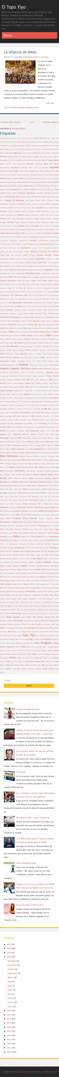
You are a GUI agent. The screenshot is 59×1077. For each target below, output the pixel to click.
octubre (11, 969)
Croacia (18, 259)
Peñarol (15, 522)
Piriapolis (18, 529)
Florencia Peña (44, 328)
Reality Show (48, 559)
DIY (14, 288)
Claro (57, 230)
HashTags (23, 354)
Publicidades (54, 548)
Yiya (55, 665)
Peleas (25, 518)
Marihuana (50, 442)
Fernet (24, 325)
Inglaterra (49, 372)
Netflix (29, 486)
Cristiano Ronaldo (44, 255)
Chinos (8, 226)
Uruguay (46, 643)
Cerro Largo (54, 215)
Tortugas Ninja (14, 639)
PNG (20, 533)
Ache (50, 146)
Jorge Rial (29, 391)
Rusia (19, 581)
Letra (17, 420)
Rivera (38, 573)
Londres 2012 (5, 427)
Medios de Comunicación (42, 453)
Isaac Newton (40, 380)
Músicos (55, 478)
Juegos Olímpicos (12, 394)
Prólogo (11, 548)
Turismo (19, 643)
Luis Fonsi (50, 431)
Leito (32, 416)
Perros (48, 522)
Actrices (18, 149)
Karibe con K (15, 402)
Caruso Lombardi (28, 211)
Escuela (56, 306)
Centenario (35, 215)
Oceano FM (50, 493)
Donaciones (4, 292)
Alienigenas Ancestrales (8, 160)
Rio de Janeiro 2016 (12, 573)
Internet (55, 376)
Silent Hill (42, 599)
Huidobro (11, 365)
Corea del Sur (13, 248)
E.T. (46, 292)
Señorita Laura (16, 595)
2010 (23, 138)
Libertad (35, 420)
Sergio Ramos (5, 599)
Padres (25, 504)
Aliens (20, 160)
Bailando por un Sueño (9, 178)
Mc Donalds (47, 449)
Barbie (15, 182)
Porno (23, 537)
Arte (11, 171)
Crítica (12, 259)
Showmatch (33, 599)
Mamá (19, 438)
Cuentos (3, 263)
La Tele (17, 409)
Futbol (42, 336)
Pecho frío (55, 515)
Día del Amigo (33, 277)
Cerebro (42, 215)
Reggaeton (16, 566)
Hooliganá (21, 361)
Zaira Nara (16, 669)
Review (2, 570)
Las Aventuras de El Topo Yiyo (32, 412)
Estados (51, 310)
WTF (34, 665)
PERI (34, 522)
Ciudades (51, 230)
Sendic (7, 595)
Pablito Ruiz (4, 504)
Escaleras (49, 306)
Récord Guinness (21, 562)
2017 (49, 138)
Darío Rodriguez (28, 266)
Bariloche (29, 182)
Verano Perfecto (6, 654)
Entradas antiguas (50, 122)
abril (9, 994)
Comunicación (44, 237)
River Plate (32, 573)
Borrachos (55, 193)
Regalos (3, 566)
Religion (24, 566)
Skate (12, 602)
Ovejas (41, 500)
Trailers (36, 639)
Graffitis (28, 350)
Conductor (13, 241)
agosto (11, 977)
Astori (27, 171)
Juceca (2, 394)
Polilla (10, 537)
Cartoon (3, 211)
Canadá (37, 200)
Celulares (20, 215)
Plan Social (43, 529)
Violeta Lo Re (48, 658)
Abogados (21, 146)
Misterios (48, 467)
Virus (7, 661)
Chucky (12, 230)
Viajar (29, 654)
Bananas (56, 179)
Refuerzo (55, 562)
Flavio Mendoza (33, 328)
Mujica (50, 474)
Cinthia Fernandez (37, 230)
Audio (53, 171)
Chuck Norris (4, 230)
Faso (8, 321)
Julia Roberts (37, 394)
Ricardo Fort (39, 569)
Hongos (13, 361)
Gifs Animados (12, 346)
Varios (57, 647)
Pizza (36, 529)
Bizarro (27, 189)
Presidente (49, 540)
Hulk (17, 365)
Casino (52, 211)
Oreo (10, 500)
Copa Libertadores (47, 244)
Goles (51, 347)
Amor (56, 160)
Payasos (47, 515)
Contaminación (5, 244)
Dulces (41, 292)
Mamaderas (27, 438)
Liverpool (18, 423)
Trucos (12, 643)
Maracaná (3, 442)
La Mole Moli (34, 405)
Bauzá (2, 186)
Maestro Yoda (43, 434)
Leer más (50, 103)
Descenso (11, 273)
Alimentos (27, 160)
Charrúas (10, 222)
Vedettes (14, 651)
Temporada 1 (54, 621)
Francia (36, 332)
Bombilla (40, 193)
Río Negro (23, 573)
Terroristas (31, 624)
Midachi (31, 464)
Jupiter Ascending (24, 398)
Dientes (56, 281)
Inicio (32, 122)
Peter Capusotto (17, 526)
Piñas (2, 529)
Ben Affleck (39, 186)
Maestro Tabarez (30, 434)
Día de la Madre (6, 277)
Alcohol (43, 153)
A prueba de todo (6, 146)
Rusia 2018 (25, 581)
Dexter (53, 273)
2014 (36, 138)
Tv (32, 643)
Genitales (26, 343)
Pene (57, 518)
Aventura (34, 175)
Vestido (20, 654)
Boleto (14, 193)
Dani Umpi (12, 266)
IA (38, 365)
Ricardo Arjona (28, 570)
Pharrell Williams (31, 526)
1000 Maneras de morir (8, 138)
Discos (28, 284)
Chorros (43, 226)
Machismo (17, 434)
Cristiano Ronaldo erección (27, 709)
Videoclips (55, 654)
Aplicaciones (4, 168)
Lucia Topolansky (32, 431)
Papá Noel (39, 507)
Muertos (36, 475)
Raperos (9, 559)
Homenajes (4, 361)
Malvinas (13, 438)
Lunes (9, 434)
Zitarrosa (31, 669)
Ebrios (49, 292)
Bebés (15, 186)
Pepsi (30, 522)
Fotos (11, 331)
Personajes (55, 522)
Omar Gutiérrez (20, 497)
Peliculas (33, 518)
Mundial (3, 478)
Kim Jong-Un (31, 402)
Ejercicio (32, 295)
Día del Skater (53, 277)
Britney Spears (26, 197)
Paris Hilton (4, 511)
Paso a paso (10, 515)
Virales (56, 658)
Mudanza (29, 475)
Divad (10, 288)
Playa (57, 529)
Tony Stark (4, 636)
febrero (11, 1002)
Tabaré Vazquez (13, 617)
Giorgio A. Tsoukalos (34, 347)
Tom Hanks (44, 632)
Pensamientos (5, 522)
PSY (47, 548)
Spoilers (26, 606)
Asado (22, 171)
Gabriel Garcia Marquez (14, 339)
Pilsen (49, 526)
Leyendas (23, 420)
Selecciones (30, 591)
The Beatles (19, 628)
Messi (24, 460)
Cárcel (17, 208)
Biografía (15, 189)
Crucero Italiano (28, 259)
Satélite (38, 588)
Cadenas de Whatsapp (14, 200)
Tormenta (39, 636)
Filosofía (49, 325)
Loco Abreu (42, 423)
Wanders (49, 662)
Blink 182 (39, 190)
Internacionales (38, 376)
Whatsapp (10, 665)
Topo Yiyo (28, 635)
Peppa (25, 522)
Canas (57, 200)
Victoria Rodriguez (44, 654)
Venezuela (36, 651)
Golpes (56, 347)
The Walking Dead (42, 628)
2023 (10, 142)
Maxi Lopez (25, 449)
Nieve (16, 489)
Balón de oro (47, 179)
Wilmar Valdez (19, 665)
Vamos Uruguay (48, 647)
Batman (56, 182)
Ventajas (43, 651)
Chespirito (31, 222)
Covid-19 (18, 255)
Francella (30, 332)
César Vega (11, 219)
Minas (32, 467)
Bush (48, 197)
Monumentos (31, 471)
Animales (30, 164)
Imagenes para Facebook (41, 369)
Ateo (37, 171)
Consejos (33, 240)
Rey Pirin (9, 570)
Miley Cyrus (4, 467)
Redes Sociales (35, 562)
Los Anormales (29, 427)
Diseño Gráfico (53, 284)
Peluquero (49, 518)
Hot (34, 361)
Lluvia (25, 424)
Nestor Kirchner (20, 486)
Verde (14, 654)
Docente (30, 288)
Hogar (42, 357)
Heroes (56, 354)
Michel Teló (23, 464)
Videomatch (4, 658)
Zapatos (24, 669)
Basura (44, 182)
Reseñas (40, 566)
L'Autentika (47, 402)
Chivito (27, 226)
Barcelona (22, 182)
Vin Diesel (26, 658)
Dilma (2, 284)
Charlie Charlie (45, 219)
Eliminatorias (38, 303)
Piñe (6, 529)
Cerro (48, 215)
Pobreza (26, 533)
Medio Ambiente (26, 453)
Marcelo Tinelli (33, 442)
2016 (45, 138)
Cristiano (31, 255)
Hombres (55, 357)
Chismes (15, 226)
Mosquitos (55, 471)
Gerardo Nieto (43, 343)
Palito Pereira (54, 504)
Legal (18, 416)
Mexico (56, 460)
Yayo (47, 665)
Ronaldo (52, 577)
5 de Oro (23, 142)
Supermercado (16, 613)
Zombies (38, 669)
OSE (27, 500)
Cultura (28, 262)
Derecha (56, 270)
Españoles (17, 310)
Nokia (50, 489)
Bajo (26, 179)
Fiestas (30, 324)
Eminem (56, 303)
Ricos (2, 573)
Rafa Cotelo (49, 555)
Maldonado (4, 438)
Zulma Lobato (48, 669)
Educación (19, 295)
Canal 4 (44, 200)
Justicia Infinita (42, 398)
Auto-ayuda (21, 175)
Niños (25, 489)
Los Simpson (12, 431)
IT (47, 380)
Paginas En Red (51, 1072)
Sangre (22, 588)
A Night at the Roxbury (51, 142)
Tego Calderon (29, 621)
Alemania (3, 157)
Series (13, 599)
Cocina (48, 233)
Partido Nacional (46, 511)
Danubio (19, 266)
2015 (41, 138)
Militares (12, 467)
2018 (53, 138)
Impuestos (55, 369)
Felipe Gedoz (46, 321)
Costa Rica (4, 255)
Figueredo (41, 325)
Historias (23, 357)
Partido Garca (33, 511)
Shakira (25, 599)
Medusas (56, 453)
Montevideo (20, 471)
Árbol (31, 168)
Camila (31, 200)
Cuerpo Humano (19, 263)
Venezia (29, 651)
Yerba (51, 665)
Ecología (55, 292)
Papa (19, 507)
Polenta (50, 533)
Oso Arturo (34, 500)
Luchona (21, 431)
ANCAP (2, 164)
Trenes (2, 643)
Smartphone (24, 602)
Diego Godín (48, 281)
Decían (56, 266)
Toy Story (23, 639)
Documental (46, 288)
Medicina (9, 453)
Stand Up (36, 606)
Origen (15, 500)
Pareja (52, 507)
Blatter (33, 189)
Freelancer (16, 336)
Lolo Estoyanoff (53, 424)
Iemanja (51, 365)
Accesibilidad (43, 146)
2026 (18, 142)
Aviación (40, 175)
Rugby (8, 581)
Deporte (41, 270)
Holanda (49, 357)
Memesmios (12, 456)
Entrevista (34, 306)
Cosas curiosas (30, 251)
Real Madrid (38, 559)
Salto (57, 581)
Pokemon (33, 533)
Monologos (9, 471)
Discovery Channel (39, 284)
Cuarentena (40, 259)
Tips (9, 631)
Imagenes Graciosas (20, 368)
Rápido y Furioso (19, 559)
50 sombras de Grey (35, 142)
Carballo (11, 208)
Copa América (17, 244)
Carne (46, 208)
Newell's (35, 486)
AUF (57, 171)
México (2, 464)
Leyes (29, 420)
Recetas (56, 559)
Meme (3, 456)
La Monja (43, 405)
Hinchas (9, 357)
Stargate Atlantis (46, 606)
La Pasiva (11, 409)
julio (9, 981)
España (10, 310)
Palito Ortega (43, 504)
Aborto (28, 146)
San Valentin (9, 588)
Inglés (57, 372)
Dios (24, 284)
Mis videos (39, 467)
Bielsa (9, 190)
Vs (23, 662)
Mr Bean (19, 475)
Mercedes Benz (5, 460)
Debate (51, 266)
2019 (57, 138)
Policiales (4, 537)
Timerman (3, 632)
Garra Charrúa (41, 339)
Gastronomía (4, 343)
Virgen (2, 662)
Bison (22, 190)
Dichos (19, 281)
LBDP (14, 416)
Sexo (20, 599)
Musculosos (39, 478)
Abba (15, 146)
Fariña (57, 317)
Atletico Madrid (45, 171)
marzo (10, 998)
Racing (2, 555)
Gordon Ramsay (6, 350)
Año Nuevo (54, 164)
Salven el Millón (29, 584)
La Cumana (18, 405)
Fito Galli (9, 328)
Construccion (54, 241)
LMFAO (30, 424)
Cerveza (3, 219)
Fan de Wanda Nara (27, 317)
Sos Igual (7, 606)
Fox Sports (22, 332)
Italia (51, 380)
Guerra (2, 354)
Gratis (48, 350)
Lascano (48, 413)
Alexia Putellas (13, 157)
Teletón (37, 621)
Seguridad (21, 592)
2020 (2, 142)
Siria (8, 602)
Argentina (54, 167)
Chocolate (35, 226)
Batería (50, 182)
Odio (57, 493)
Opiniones (55, 497)
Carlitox (23, 208)
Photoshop (42, 526)
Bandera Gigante (6, 182)
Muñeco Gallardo (21, 478)
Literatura (10, 424)
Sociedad (46, 602)
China (52, 222)
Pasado (22, 108)
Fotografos (4, 332)
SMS (31, 602)
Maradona (10, 442)
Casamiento (45, 211)
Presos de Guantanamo (9, 544)
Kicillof (23, 402)
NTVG (38, 493)
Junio (16, 398)
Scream (49, 588)
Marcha (42, 442)
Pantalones (13, 508)
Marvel (44, 445)
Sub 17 (19, 610)
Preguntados (54, 537)
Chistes (21, 226)
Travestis (56, 639)
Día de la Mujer (20, 277)
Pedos (2, 518)
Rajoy (57, 555)
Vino (32, 658)
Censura (27, 215)
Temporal (3, 624)
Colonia (3, 237)
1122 (19, 138)
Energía (18, 306)
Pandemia (4, 507)
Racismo (9, 555)
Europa (19, 314)
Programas (55, 544)
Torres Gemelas (49, 636)
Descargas (3, 273)
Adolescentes (32, 149)
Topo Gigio (18, 636)
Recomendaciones (7, 562)
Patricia (41, 515)
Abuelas (34, 146)
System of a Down (47, 613)
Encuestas (11, 306)
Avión (46, 175)
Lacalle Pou (46, 409)
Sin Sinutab (21, 772)
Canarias (51, 200)
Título (28, 632)
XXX (43, 665)
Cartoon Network (14, 211)
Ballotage (31, 179)
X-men (39, 665)
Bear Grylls (8, 186)
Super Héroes (54, 610)
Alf (20, 157)
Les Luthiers (54, 416)
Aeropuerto (46, 149)
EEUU (26, 295)
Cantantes (21, 204)
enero (10, 1006)
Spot (31, 606)
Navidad (42, 482)
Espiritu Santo (41, 310)
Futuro (2, 339)
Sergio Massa (54, 595)
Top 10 (10, 636)
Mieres (43, 464)
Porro (28, 537)
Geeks (20, 343)
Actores (11, 149)
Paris (57, 508)
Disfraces (3, 288)
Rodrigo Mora (25, 577)
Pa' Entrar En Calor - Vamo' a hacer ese (33, 817)
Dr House (23, 292)
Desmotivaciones (32, 273)
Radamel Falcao (19, 555)
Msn (24, 475)
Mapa (57, 438)
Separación (27, 595)
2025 (9, 948)
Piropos (25, 529)
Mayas (32, 449)
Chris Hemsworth (52, 226)
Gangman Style (29, 339)
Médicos (16, 453)
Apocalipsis (15, 167)
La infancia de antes (20, 52)
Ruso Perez (35, 581)
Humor (23, 365)
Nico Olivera (49, 486)
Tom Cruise (35, 632)
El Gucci (11, 299)
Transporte (48, 639)
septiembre (12, 973)
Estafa (57, 310)
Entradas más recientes (11, 122)
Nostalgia (3, 493)
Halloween (10, 354)
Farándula (50, 317)
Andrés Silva (11, 164)
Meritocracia (16, 460)
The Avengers (10, 628)
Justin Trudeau (5, 402)
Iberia (41, 365)
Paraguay (46, 508)
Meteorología (48, 460)
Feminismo (12, 324)
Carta (50, 208)
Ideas (46, 365)
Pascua (2, 515)
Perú (9, 526)
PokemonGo (42, 533)
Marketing (25, 445)
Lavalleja (9, 416)
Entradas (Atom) (19, 128)
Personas (3, 526)
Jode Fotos (33, 387)
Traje (41, 639)
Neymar (41, 485)
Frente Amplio (27, 335)
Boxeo (2, 197)
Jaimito (10, 383)
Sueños (41, 610)
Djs (25, 288)
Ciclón (17, 230)
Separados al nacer (40, 595)
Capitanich (55, 204)
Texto (36, 108)
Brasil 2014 (15, 197)
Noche (45, 489)
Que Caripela (25, 551)
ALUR (33, 160)
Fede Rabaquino (34, 321)
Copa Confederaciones (30, 244)
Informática (40, 372)
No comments (43, 57)
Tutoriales (26, 643)
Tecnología (18, 620)
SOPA (2, 606)
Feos (19, 325)
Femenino (55, 321)
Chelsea (23, 222)
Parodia (11, 511)
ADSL (39, 149)
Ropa (57, 577)
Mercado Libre (53, 456)
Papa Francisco (28, 507)
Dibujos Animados (8, 281)
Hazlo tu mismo (34, 354)
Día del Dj (43, 277)
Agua (16, 153)
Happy (17, 354)
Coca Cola (41, 233)
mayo (10, 990)
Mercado (44, 456)
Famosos (16, 317)
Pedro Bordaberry (13, 518)
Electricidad (27, 303)
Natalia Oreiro (18, 482)
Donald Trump (14, 292)
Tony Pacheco (54, 632)
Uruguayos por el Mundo (16, 647)
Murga (31, 478)
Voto (20, 662)
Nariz (10, 482)
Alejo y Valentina (53, 153)
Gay (15, 343)
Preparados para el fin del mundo (32, 540)
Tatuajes (10, 621)
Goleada (45, 347)
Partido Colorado (21, 511)
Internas (48, 376)
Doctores (37, 288)
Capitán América (32, 204)
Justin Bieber (54, 398)
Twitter (36, 643)
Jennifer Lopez (47, 383)
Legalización (25, 416)
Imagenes (4, 368)
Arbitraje (24, 168)
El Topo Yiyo (14, 7)
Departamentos (32, 270)
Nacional (3, 482)
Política (16, 536)
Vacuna (38, 647)
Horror (28, 361)
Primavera (22, 544)
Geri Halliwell (54, 343)
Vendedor (21, 651)
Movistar (8, 475)
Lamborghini (14, 413)
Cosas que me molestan (48, 251)
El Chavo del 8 (42, 295)
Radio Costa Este (37, 555)
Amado (37, 160)
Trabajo (30, 639)
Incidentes (4, 372)
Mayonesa (39, 449)
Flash (25, 328)
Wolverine (28, 665)
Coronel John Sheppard (41, 248)
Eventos (26, 314)
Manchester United (39, 438)
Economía (4, 295)
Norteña (56, 489)
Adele (24, 149)
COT (12, 255)
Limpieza (3, 424)
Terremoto (17, 624)
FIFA (35, 324)
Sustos (37, 613)
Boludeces (31, 193)
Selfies (50, 592)
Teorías (10, 624)
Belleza (31, 186)
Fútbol (48, 335)
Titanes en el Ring (18, 632)
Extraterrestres (53, 314)
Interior (29, 376)
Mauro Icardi (16, 449)
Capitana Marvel (45, 204)
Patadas (35, 515)
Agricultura (10, 153)
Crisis (25, 255)
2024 (14, 142)
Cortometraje (18, 252)
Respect (46, 566)
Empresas (3, 306)
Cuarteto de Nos (52, 259)
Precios (45, 537)
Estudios (13, 314)
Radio (28, 555)
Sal (41, 581)
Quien (57, 551)
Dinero (7, 284)
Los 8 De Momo (17, 427)
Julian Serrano (48, 394)
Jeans (33, 383)
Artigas (16, 171)
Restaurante (54, 566)
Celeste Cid (4, 215)
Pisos (31, 529)
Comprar (24, 237)
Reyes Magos (17, 570)
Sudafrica (33, 610)
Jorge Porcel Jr (19, 391)
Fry (38, 336)
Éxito (45, 314)
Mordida (47, 471)
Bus (44, 197)
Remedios (32, 566)
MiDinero (37, 464)
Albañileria (36, 153)
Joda (27, 387)
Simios (56, 599)
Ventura (50, 651)
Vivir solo (14, 662)
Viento (19, 658)
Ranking (2, 559)
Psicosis (43, 548)
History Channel (33, 357)
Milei (57, 464)
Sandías (17, 588)
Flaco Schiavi (18, 328)
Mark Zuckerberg (14, 445)
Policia (56, 533)
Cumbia (34, 263)
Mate (57, 445)
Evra (32, 314)
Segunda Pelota (11, 592)
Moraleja (40, 471)
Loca (35, 424)
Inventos (10, 380)
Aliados (56, 157)
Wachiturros (30, 661)
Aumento (3, 175)
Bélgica (26, 186)
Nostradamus (13, 493)
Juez (21, 394)
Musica (48, 478)
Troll (7, 643)
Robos (43, 573)
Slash (17, 602)
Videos (12, 657)
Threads (56, 628)
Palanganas (33, 504)
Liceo (47, 420)
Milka (18, 467)
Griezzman (55, 350)
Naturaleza (34, 482)
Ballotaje (39, 179)
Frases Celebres (52, 332)
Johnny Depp (54, 387)
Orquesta (21, 500)
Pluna (16, 533)
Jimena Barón (13, 387)
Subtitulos (26, 610)
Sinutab (2, 602)
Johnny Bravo (44, 387)
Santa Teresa (30, 588)
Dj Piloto (19, 288)
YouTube (8, 669)
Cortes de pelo (6, 252)
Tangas (28, 617)
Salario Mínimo (48, 581)
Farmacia (3, 321)
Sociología (55, 602)
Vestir (25, 654)
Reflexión (29, 108)
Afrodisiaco (55, 149)
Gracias (21, 350)
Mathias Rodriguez (26, 57)
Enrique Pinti (26, 306)
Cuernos (10, 263)
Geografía (34, 343)
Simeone (50, 599)
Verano (56, 650)
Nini (20, 489)
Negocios (50, 482)
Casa (38, 211)
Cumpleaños (42, 262)
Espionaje (31, 310)
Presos (56, 540)
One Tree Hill (45, 497)
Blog (45, 190)
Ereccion (42, 306)
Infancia (15, 108)
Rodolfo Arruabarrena (12, 577)
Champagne (20, 219)
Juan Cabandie (54, 391)
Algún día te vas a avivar (44, 157)
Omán (12, 497)
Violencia (38, 658)
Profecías (39, 544)
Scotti (43, 588)
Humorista (33, 365)
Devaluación (45, 273)
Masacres (50, 445)
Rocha (48, 573)
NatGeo (27, 482)
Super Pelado (5, 613)
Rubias (2, 581)
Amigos (51, 160)
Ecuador (11, 295)
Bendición (47, 186)
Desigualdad (20, 273)
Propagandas (19, 548)
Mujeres (44, 474)
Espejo (24, 310)
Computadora (33, 237)
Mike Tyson (51, 464)
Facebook (4, 317)
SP (13, 606)
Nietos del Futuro (6, 489)
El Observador (21, 299)
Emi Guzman (47, 303)
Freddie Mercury (6, 336)
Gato (11, 343)
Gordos (15, 350)
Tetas (57, 624)
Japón (27, 383)
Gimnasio (22, 347)
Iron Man (26, 380)
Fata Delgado (16, 321)
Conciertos (4, 241)
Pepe (21, 522)
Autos (28, 175)
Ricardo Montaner (52, 570)
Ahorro (29, 153)
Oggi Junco (4, 497)
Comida (18, 237)
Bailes (21, 178)
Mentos (37, 456)
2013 (31, 138)
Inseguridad (4, 376)
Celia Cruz (12, 215)
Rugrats (13, 581)
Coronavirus (25, 248)
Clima (22, 233)
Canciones (4, 204)
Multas (56, 475)
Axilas (57, 175)
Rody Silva (35, 577)
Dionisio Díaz (16, 284)
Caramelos (4, 208)
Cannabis (12, 204)
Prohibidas (4, 548)
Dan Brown (4, 266)
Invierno (18, 380)
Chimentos (45, 222)
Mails (57, 434)
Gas (57, 339)
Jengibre (38, 383)
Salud (2, 584)
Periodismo (41, 522)
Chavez (17, 222)
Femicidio (3, 325)
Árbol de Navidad (41, 168)
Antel (46, 164)
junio (10, 986)
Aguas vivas (22, 153)
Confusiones (23, 241)
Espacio (3, 310)
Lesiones (3, 420)
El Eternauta (52, 295)
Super (46, 610)
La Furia (25, 405)
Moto (2, 475)
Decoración (4, 270)
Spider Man (18, 606)
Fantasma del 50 (40, 317)
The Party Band (30, 628)
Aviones (51, 175)
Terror (24, 624)
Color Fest (10, 237)
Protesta (28, 548)
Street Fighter (11, 610)
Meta (29, 460)
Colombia (55, 233)
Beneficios (55, 186)
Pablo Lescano (15, 504)
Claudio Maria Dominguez (10, 233)
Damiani (56, 263)
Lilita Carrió (54, 420)
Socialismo (38, 602)
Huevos (51, 361)
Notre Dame (30, 493)
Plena (11, 533)
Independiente (14, 372)
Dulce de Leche (33, 292)
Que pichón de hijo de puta (42, 551)
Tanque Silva (50, 617)
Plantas (51, 529)
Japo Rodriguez (19, 383)
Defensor (12, 270)
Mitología (55, 467)
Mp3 (13, 475)
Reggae (9, 566)
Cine (29, 230)
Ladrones (55, 409)
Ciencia (23, 230)
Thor (51, 628)
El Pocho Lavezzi (33, 299)
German (3, 347)
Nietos (56, 486)
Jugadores (28, 394)
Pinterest (55, 526)
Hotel (39, 361)
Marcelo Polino (21, 442)
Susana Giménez (28, 613)
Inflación (31, 372)
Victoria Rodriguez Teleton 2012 (29, 905)
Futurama (55, 336)
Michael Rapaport (12, 464)
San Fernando (41, 584)
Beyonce (3, 190)
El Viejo (9, 303)
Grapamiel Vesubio (39, 350)
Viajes (34, 654)
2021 (9, 1015)
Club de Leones (30, 233)
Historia (16, 357)
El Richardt (44, 299)
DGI (57, 273)
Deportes (48, 270)
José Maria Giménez (40, 391)
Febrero (25, 321)
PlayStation (4, 533)
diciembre (12, 961)
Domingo (55, 288)
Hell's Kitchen (47, 354)
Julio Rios (9, 398)
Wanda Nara (40, 661)
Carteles (56, 208)
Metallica (39, 460)
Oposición (4, 500)
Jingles (21, 387)
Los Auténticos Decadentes (45, 427)
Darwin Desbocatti (41, 266)
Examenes (38, 314)
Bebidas (20, 186)
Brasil (7, 197)
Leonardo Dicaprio (42, 416)
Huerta (44, 361)
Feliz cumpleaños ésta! (26, 863)
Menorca (23, 456)
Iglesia (56, 365)
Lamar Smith (4, 413)
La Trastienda (35, 409)
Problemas (31, 544)
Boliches (21, 193)
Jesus (5, 387)
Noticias (21, 493)
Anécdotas (21, 164)
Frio (35, 336)
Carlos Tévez (31, 208)
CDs (57, 211)
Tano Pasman (38, 617)
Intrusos (3, 380)
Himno (2, 357)
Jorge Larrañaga (6, 391)
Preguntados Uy (6, 540)
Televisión (45, 621)
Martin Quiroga (35, 445)
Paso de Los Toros (24, 515)
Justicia (34, 398)
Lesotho (11, 420)
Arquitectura (4, 171)
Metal (33, 460)
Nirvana (30, 489)
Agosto (2, 153)
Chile (38, 222)
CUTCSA (50, 263)
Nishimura (37, 489)
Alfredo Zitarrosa (28, 157)
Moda (2, 471)
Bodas (9, 193)
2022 (6, 142)
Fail (10, 317)
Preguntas (16, 540)
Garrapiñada (51, 339)
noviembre (12, 965)
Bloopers (51, 190)
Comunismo (54, 237)
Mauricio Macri (5, 449)
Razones (29, 559)
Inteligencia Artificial (17, 376)
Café (26, 200)
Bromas (35, 197)
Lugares (43, 431)
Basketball (37, 182)
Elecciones (17, 302)
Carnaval (39, 208)
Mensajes (30, 456)
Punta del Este (6, 551)
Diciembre (26, 281)
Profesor (47, 544)
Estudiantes (4, 314)
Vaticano (3, 651)
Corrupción (55, 248)
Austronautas (12, 175)
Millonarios (25, 467)
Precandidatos (37, 537)
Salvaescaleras (17, 584)
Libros (41, 420)
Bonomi (47, 193)
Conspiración (43, 241)
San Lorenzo (51, 584)
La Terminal (25, 409)
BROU (40, 197)
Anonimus (39, 164)
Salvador (8, 584)
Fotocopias (55, 328)
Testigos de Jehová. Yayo (45, 624)
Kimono (39, 402)
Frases (42, 332)
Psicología (35, 548)
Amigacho (44, 160)
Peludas (41, 518)
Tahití (23, 617)
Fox (16, 332)
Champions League (32, 219)
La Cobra (10, 405)
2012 (27, 138)
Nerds (12, 486)
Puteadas (16, 551)
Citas (46, 230)
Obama (43, 493)
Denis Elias (21, 270)
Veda (8, 651)
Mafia (52, 434)
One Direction (33, 497)
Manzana (51, 438)
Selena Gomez (42, 592)
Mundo (10, 478)
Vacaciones (31, 647)
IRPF (32, 380)
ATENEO (32, 171)
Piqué (11, 529)
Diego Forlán (36, 281)
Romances (43, 577)
